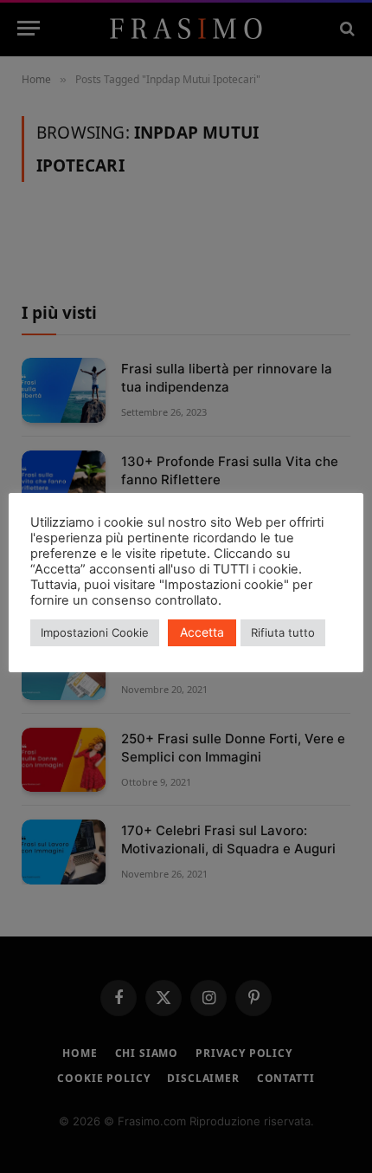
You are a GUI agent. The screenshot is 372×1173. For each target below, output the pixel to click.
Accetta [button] (202, 632)
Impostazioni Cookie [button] (95, 632)
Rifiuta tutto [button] (283, 632)
